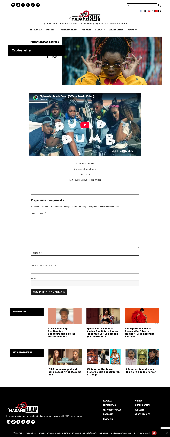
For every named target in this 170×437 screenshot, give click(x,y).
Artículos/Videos (69, 30)
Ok (154, 433)
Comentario (38, 213)
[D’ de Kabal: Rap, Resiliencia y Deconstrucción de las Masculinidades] (65, 316)
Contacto (132, 30)
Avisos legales (142, 415)
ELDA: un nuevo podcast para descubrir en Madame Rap (64, 372)
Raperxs (50, 30)
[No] (166, 433)
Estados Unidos (39, 42)
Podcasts (86, 30)
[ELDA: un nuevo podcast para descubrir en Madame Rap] (65, 357)
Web (33, 278)
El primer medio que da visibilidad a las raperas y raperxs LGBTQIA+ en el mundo (85, 23)
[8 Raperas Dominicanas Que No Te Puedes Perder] (142, 357)
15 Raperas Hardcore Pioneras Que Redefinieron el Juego (103, 372)
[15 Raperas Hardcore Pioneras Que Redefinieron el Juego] (104, 357)
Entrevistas (36, 30)
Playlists (100, 30)
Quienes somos (116, 30)
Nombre (36, 253)
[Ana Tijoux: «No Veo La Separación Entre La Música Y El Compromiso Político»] (142, 316)
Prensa (138, 401)
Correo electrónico (43, 265)
